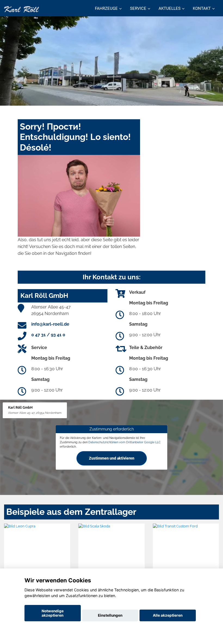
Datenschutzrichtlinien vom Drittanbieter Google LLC (124, 442)
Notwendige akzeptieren (53, 613)
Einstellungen (110, 615)
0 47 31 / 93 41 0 (48, 334)
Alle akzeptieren (167, 615)
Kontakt (202, 8)
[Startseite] (21, 9)
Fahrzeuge (106, 8)
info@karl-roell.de (50, 324)
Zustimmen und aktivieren (111, 458)
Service (138, 8)
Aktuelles (170, 8)
